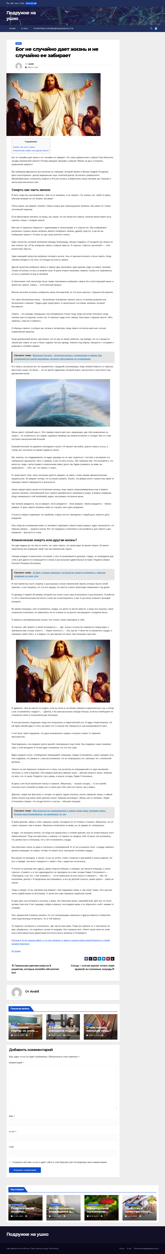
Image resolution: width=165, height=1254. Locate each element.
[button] (151, 28)
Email (12, 1131)
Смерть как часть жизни (24, 147)
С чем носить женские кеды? (98, 1029)
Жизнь (18, 43)
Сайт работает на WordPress (18, 1248)
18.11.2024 (94, 1216)
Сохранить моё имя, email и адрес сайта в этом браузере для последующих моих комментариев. (59, 1162)
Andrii (31, 64)
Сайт (11, 1147)
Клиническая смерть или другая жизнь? (31, 150)
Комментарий (16, 1062)
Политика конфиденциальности (53, 28)
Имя (12, 1116)
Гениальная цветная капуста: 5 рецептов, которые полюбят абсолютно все (35, 969)
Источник (16, 951)
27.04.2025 (57, 1216)
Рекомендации (17, 1204)
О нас (24, 28)
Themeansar (53, 1248)
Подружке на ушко (27, 1234)
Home (12, 28)
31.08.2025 (19, 1216)
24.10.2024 (133, 1216)
